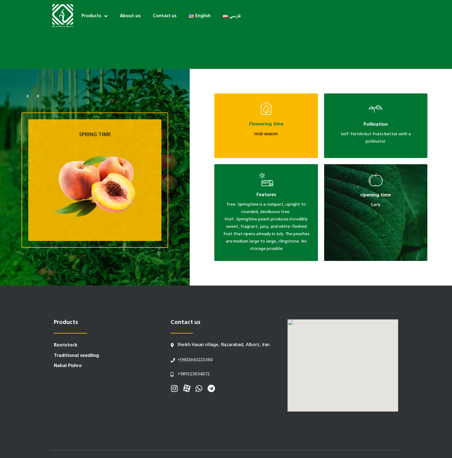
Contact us (164, 16)
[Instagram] (174, 388)
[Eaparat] (187, 388)
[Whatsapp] (199, 388)
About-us (130, 16)
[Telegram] (211, 388)
